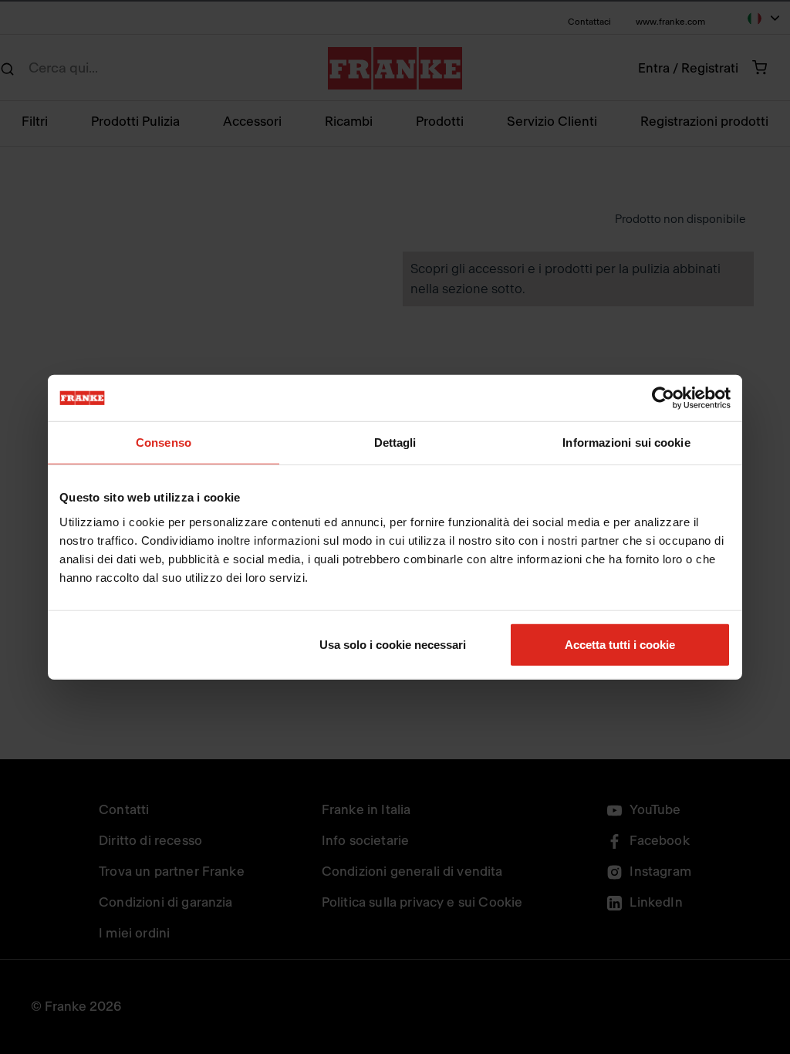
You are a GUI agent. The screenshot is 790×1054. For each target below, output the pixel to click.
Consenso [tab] (163, 442)
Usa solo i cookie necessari (392, 643)
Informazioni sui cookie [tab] (626, 442)
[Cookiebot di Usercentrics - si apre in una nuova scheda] (663, 398)
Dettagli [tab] (395, 442)
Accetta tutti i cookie (620, 643)
